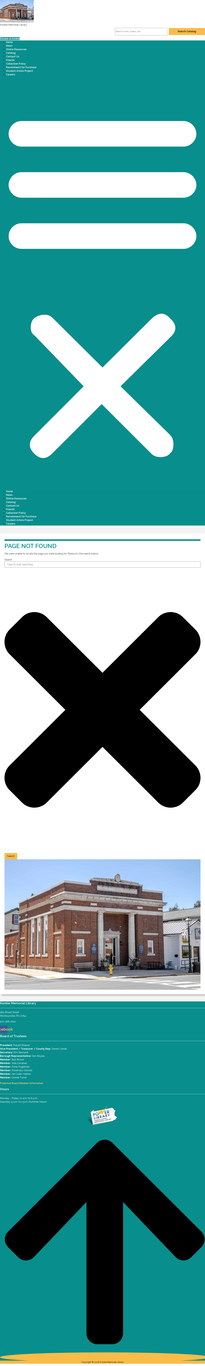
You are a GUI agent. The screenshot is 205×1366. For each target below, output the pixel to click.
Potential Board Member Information (21, 1083)
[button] (102, 284)
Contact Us (12, 56)
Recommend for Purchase (21, 67)
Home (9, 42)
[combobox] (102, 564)
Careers (10, 74)
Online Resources (16, 49)
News (9, 45)
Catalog (11, 53)
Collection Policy (16, 63)
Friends (10, 60)
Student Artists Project (19, 70)
